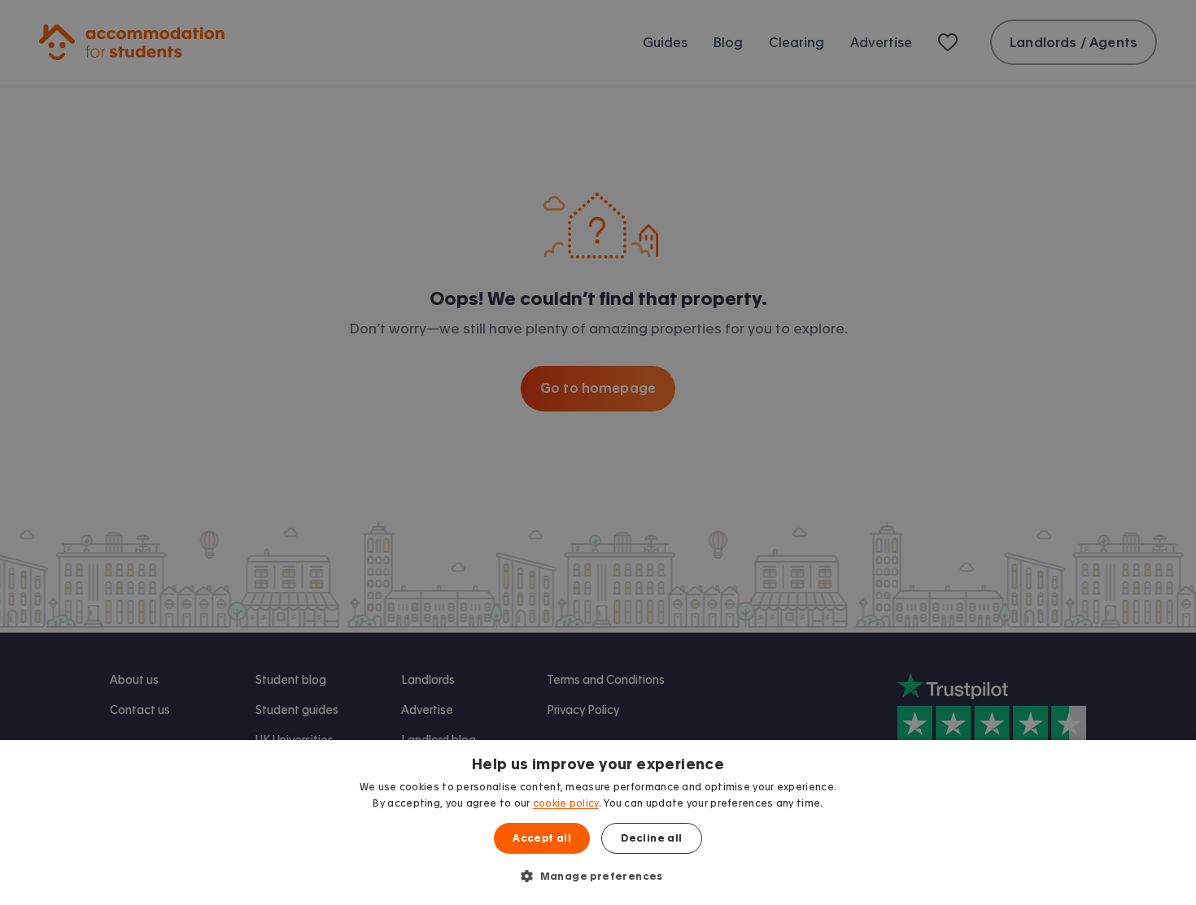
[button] (598, 875)
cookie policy (566, 803)
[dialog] (598, 822)
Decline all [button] (651, 838)
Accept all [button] (542, 838)
